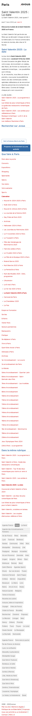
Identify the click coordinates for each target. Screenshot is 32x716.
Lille (23, 547)
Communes (13, 543)
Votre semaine (7, 188)
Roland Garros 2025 (11, 261)
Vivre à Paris (6, 343)
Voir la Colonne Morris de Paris (14, 141)
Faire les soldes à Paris (12, 249)
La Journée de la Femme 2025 (15, 213)
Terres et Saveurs (8, 595)
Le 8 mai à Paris (9, 284)
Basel (24, 695)
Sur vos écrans (14, 571)
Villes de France (16, 606)
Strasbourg (16, 547)
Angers (4, 559)
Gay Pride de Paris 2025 (13, 217)
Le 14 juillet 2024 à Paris (13, 253)
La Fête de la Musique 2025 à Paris (16, 257)
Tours (12, 626)
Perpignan (5, 551)
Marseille (23, 536)
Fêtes (16, 536)
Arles (27, 555)
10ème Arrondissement (10, 396)
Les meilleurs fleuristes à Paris (13, 121)
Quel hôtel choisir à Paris (11, 347)
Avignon (12, 559)
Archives (7, 221)
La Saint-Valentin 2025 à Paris (15, 293)
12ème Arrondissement (10, 404)
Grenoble (20, 555)
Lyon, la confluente (9, 648)
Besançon (5, 583)
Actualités (23, 551)
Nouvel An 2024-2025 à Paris (15, 201)
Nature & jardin (7, 591)
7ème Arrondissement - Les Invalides (15, 383)
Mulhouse (5, 563)
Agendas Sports (19, 567)
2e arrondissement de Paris (12, 364)
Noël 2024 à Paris (10, 205)
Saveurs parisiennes (9, 327)
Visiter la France (8, 610)
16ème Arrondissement (10, 421)
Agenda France (7, 525)
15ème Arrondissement (10, 416)
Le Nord (24, 525)
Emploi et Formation (9, 310)
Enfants (4, 318)
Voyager (5, 606)
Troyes (18, 626)
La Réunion (6, 618)
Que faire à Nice (8, 683)
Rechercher (6, 614)
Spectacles (6, 176)
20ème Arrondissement (10, 437)
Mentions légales (18, 707)
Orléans (12, 622)
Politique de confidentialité (11, 709)
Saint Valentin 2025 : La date (12, 485)
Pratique (5, 335)
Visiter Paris (6, 323)
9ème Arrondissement (10, 392)
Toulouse (11, 539)
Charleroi (16, 614)
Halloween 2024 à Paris (12, 225)
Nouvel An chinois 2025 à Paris (15, 209)
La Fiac (6, 305)
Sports (4, 192)
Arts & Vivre (13, 587)
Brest (21, 563)
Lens (21, 583)
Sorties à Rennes (8, 672)
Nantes (4, 543)
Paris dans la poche (9, 159)
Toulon (24, 571)
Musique (15, 551)
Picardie (20, 622)
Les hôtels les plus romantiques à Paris (16, 103)
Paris (5, 4)
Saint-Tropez (21, 575)
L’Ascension (8, 280)
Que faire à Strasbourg (10, 679)
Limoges (15, 618)
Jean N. (19, 22)
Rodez (22, 587)
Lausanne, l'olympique (10, 691)
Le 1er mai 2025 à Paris (12, 289)
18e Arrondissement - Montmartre (14, 429)
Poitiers (5, 626)
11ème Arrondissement (10, 400)
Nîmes (19, 559)
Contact (5, 715)
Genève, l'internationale (10, 687)
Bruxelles (19, 610)
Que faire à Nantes (9, 668)
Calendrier (6, 196)
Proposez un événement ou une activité (16, 148)
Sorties (4, 314)
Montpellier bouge (8, 656)
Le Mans (14, 583)
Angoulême (22, 579)
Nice (27, 543)
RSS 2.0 (12, 715)
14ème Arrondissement (10, 412)
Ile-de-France (7, 536)
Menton (12, 579)
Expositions (6, 167)
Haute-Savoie (7, 630)
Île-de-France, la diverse (11, 644)
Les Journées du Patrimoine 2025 (16, 230)
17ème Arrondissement (10, 425)
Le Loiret (26, 626)
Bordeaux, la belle (8, 664)
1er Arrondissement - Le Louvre (13, 360)
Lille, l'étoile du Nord (9, 675)
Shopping (5, 171)
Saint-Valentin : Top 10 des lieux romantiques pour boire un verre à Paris (14, 471)
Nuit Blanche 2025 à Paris (13, 265)
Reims (4, 587)
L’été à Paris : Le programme (12, 446)
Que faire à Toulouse (9, 660)
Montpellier (6, 547)
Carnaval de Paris (10, 297)
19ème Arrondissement (10, 433)
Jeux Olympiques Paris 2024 (12, 441)
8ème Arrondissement (10, 387)
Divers (4, 571)
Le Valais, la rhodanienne (11, 695)
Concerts (5, 163)
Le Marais (5, 368)
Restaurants (6, 331)
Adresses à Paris (8, 352)
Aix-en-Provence (8, 555)
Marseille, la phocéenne (10, 652)
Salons (4, 180)
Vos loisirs (5, 184)
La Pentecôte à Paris (11, 269)
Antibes (5, 579)
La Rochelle (6, 634)
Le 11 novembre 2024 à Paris (14, 234)
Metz (22, 618)
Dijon (26, 559)
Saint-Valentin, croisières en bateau (15, 509)
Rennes (14, 563)
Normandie (17, 634)
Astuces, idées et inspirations (12, 602)
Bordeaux (20, 539)
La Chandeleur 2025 (11, 301)
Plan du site (6, 707)
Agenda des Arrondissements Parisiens (12, 530)
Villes (22, 543)
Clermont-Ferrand (8, 575)
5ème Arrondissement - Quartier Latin (16, 372)
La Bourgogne (19, 630)
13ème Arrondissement (10, 408)
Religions (18, 591)
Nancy (4, 622)
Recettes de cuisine (9, 598)
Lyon (4, 539)
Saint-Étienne (7, 567)
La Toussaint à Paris (11, 238)
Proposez (24, 614)
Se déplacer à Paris (9, 339)
